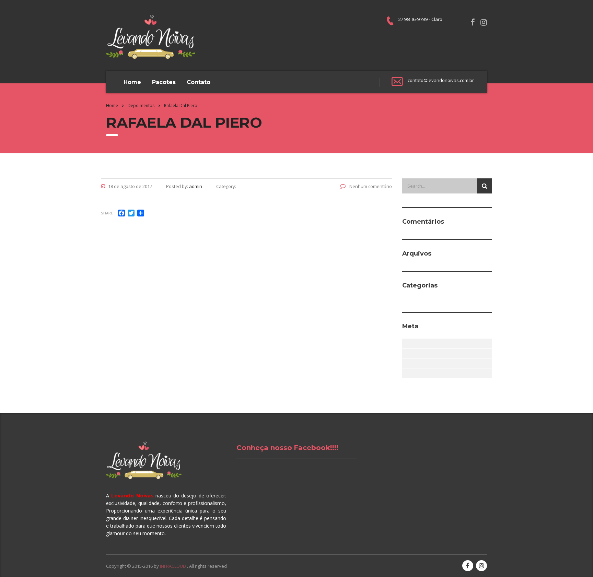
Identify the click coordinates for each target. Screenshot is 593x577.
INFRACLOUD (173, 566)
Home (132, 82)
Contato (198, 82)
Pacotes (164, 82)
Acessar (406, 343)
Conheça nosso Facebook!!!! (287, 448)
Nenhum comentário (370, 186)
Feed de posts (406, 353)
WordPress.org (406, 373)
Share (107, 212)
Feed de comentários (406, 363)
